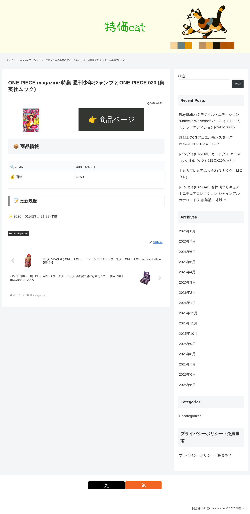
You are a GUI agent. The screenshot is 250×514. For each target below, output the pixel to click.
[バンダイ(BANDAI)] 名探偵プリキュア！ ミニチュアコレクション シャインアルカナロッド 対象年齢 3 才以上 (211, 193)
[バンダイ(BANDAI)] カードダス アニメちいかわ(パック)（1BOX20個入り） (209, 157)
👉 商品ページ (111, 120)
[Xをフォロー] (106, 485)
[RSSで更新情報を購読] (143, 485)
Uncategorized (20, 233)
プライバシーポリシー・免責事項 (205, 456)
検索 (181, 76)
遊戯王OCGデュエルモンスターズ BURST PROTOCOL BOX (206, 140)
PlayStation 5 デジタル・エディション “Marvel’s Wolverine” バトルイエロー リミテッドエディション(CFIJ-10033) (210, 121)
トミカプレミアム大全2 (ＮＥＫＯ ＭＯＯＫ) (211, 174)
